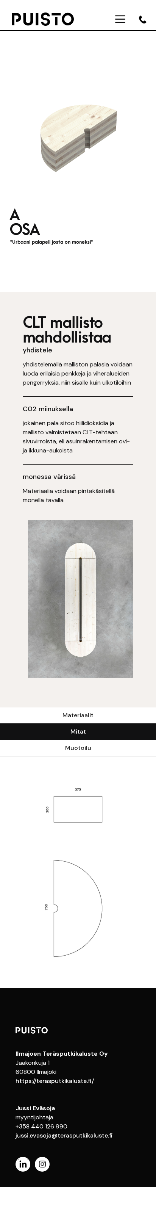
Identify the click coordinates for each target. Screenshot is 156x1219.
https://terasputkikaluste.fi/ (55, 1081)
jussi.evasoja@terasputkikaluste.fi (64, 1135)
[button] (120, 19)
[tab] (78, 715)
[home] (51, 19)
